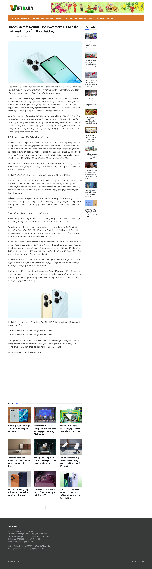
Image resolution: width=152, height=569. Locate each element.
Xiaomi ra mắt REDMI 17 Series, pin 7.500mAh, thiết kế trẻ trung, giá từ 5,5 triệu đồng (70, 493)
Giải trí (59, 18)
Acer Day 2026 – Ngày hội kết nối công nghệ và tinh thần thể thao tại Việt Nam (70, 428)
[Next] (47, 507)
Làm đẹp (110, 18)
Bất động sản (38, 18)
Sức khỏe (100, 18)
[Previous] (43, 507)
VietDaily (16, 561)
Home (17, 18)
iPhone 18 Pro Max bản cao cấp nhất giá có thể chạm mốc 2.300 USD (45, 492)
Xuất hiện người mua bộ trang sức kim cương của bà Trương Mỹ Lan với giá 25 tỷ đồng (91, 174)
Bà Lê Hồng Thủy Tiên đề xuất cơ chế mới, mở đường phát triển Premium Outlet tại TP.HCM (91, 213)
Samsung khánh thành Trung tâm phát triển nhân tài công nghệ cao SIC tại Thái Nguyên (45, 429)
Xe (76, 18)
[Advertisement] (45, 376)
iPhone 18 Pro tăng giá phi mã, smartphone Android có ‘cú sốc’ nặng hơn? (19, 492)
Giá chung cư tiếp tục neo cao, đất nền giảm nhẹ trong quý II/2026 (91, 156)
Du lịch (92, 18)
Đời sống (82, 18)
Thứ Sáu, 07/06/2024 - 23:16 (18, 36)
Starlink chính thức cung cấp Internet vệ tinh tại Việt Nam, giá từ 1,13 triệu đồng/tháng (70, 461)
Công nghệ (68, 18)
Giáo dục (49, 18)
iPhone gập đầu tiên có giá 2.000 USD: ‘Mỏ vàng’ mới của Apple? (19, 428)
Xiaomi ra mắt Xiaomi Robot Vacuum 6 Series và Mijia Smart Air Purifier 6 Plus (19, 461)
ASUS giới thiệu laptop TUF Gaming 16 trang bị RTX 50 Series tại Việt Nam (45, 460)
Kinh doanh (26, 18)
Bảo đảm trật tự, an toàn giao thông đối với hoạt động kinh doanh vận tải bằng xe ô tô (91, 64)
